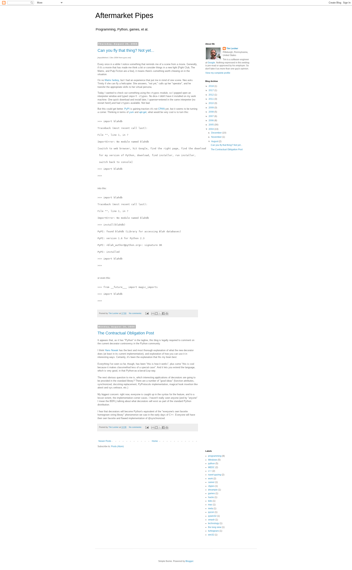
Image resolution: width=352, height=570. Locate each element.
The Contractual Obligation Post (126, 333)
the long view (214, 527)
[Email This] (153, 313)
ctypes (211, 486)
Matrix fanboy (112, 80)
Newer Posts (104, 441)
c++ (210, 471)
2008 (211, 112)
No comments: (135, 313)
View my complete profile (217, 73)
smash (211, 519)
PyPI (127, 108)
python (211, 463)
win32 (211, 534)
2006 (211, 120)
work (210, 478)
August (215, 141)
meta (210, 508)
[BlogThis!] (156, 313)
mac (210, 504)
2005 (211, 124)
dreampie (213, 489)
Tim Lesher (232, 48)
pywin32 (212, 516)
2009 (211, 107)
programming (214, 456)
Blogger (189, 561)
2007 (211, 116)
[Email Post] (146, 313)
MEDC (211, 467)
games (211, 493)
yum (131, 112)
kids (210, 501)
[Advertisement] (220, 214)
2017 (211, 90)
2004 (211, 129)
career (211, 482)
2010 (211, 103)
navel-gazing (214, 474)
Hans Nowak (111, 350)
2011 (211, 99)
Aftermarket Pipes (124, 15)
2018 (211, 86)
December (216, 132)
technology (213, 523)
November (216, 137)
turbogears (213, 531)
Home (155, 441)
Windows (212, 460)
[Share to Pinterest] (167, 313)
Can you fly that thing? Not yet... (126, 50)
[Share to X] (160, 313)
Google (211, 62)
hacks (211, 497)
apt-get (142, 112)
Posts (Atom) (117, 446)
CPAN (161, 108)
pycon (211, 512)
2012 (211, 94)
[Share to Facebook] (163, 313)
